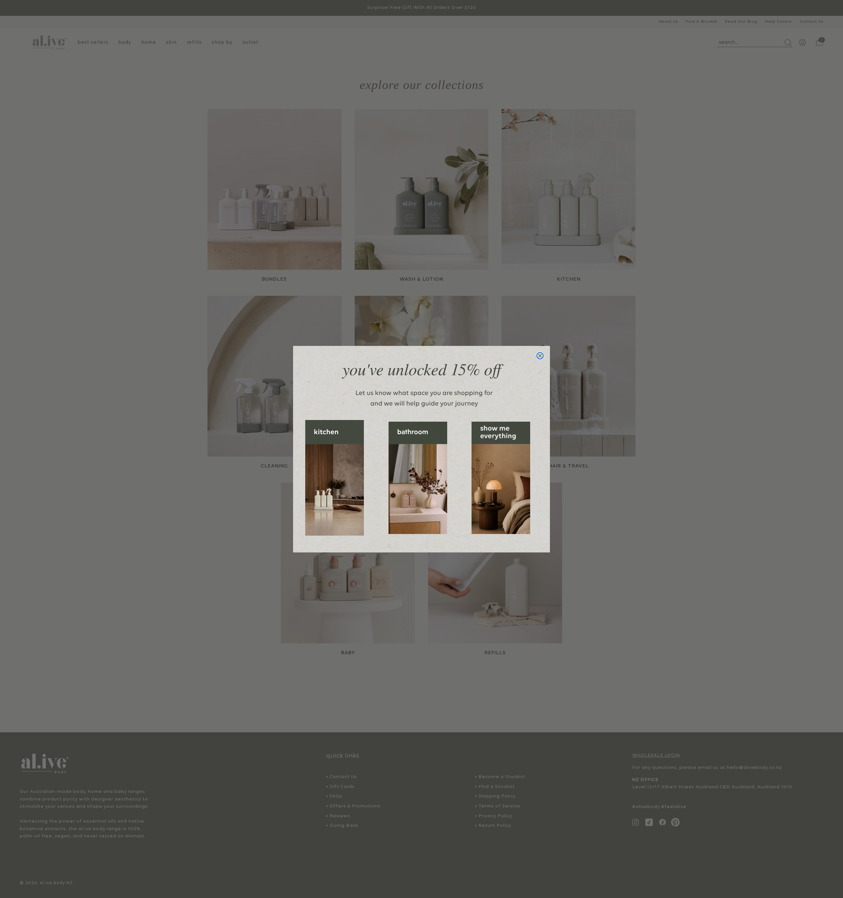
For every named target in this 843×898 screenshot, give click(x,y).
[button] (334, 478)
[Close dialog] (540, 355)
